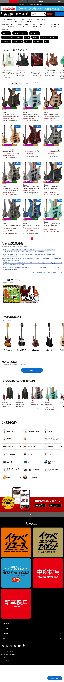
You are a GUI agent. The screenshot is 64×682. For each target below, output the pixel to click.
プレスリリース (5, 660)
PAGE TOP (33, 514)
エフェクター (6, 41)
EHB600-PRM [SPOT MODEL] (30, 114)
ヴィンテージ (37, 41)
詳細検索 (50, 14)
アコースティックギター (20, 33)
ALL (46, 41)
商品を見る (54, 678)
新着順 (26, 84)
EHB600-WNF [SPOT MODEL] (9, 114)
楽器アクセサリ (18, 41)
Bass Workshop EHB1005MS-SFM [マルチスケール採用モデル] (52, 224)
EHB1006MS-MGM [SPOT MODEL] (31, 186)
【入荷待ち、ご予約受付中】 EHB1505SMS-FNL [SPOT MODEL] (10, 150)
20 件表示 (54, 84)
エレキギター (6, 33)
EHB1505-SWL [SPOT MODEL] (30, 150)
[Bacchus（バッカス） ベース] (49, 337)
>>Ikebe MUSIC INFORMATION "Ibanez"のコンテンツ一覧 (46, 272)
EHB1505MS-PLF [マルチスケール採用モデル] (31, 226)
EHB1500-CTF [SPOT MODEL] (51, 150)
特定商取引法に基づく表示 (8, 654)
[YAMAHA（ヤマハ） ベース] (22, 337)
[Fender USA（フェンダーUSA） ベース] (8, 337)
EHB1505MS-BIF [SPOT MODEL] (10, 188)
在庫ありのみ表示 (43, 84)
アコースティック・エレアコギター (12, 37)
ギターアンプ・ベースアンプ (48, 37)
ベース (27, 37)
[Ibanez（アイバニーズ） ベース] (35, 337)
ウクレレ (35, 37)
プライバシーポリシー (7, 651)
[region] (32, 338)
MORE (32, 370)
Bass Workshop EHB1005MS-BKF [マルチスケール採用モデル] (52, 187)
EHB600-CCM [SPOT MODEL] (51, 114)
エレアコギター (34, 33)
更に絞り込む (15, 84)
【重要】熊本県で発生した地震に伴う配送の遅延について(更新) (32, 4)
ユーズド (28, 41)
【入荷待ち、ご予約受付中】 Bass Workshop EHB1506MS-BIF (11, 226)
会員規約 (3, 657)
